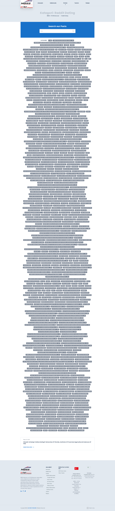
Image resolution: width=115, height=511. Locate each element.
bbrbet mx (38, 79)
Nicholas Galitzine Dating (33, 262)
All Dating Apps (41, 63)
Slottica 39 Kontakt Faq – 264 (42, 308)
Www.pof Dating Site (42, 425)
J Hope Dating (82, 198)
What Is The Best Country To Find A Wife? (79, 386)
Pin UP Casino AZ (57, 283)
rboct (39, 292)
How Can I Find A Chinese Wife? (71, 168)
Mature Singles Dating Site (56, 217)
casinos (41, 106)
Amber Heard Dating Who (53, 63)
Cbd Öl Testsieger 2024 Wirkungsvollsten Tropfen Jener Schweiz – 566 (70, 106)
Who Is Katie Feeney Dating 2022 (65, 409)
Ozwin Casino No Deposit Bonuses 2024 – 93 (74, 274)
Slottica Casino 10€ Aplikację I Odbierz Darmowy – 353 (69, 318)
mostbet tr (37, 251)
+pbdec (72, 45)
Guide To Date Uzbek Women (46, 164)
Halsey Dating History (60, 164)
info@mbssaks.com (76, 475)
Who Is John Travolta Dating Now (82, 407)
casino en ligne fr (38, 102)
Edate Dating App (30, 143)
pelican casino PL (55, 281)
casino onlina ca (57, 102)
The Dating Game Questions (42, 357)
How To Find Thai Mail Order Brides (75, 173)
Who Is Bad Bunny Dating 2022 (81, 400)
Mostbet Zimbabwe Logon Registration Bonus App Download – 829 (41, 256)
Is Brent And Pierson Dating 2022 (39, 191)
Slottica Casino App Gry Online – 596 (40, 320)
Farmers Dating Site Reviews (65, 145)
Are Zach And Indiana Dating (34, 67)
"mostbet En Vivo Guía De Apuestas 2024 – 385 (51, 45)
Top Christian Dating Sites (81, 359)
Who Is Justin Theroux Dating (33, 409)
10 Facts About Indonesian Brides (75, 47)
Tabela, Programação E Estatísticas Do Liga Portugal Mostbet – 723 (43, 354)
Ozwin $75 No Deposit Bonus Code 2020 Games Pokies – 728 (37, 267)
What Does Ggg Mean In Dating (32, 377)
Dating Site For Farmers (55, 132)
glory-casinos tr (68, 155)
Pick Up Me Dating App (80, 281)
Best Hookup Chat (48, 90)
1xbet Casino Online (57, 54)
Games (87, 152)
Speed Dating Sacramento (50, 350)
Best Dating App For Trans (84, 81)
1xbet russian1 (69, 56)
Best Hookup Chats (59, 90)
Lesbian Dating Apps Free (67, 210)
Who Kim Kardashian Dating (36, 421)
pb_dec (42, 281)
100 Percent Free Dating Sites (47, 49)
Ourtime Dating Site (86, 265)
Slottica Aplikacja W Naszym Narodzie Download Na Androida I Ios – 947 (43, 311)
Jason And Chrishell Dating (42, 203)
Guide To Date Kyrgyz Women (82, 159)
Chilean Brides (81, 111)
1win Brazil (77, 49)
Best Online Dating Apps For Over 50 (37, 93)
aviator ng (76, 72)
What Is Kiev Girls (28, 382)
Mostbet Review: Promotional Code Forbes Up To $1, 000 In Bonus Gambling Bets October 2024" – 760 (52, 244)
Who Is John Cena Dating (66, 407)
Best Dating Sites (68, 86)
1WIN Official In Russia (53, 51)
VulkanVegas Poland (84, 370)
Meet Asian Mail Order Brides (34, 219)
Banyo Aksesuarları (51, 487)
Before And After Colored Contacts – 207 (53, 79)
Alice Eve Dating (32, 63)
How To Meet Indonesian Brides (34, 178)
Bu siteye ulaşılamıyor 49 (40, 100)
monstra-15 (39, 224)
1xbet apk (87, 51)
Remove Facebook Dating (38, 295)
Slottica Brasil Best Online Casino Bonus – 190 (43, 318)
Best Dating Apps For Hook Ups (46, 84)
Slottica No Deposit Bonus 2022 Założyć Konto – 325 (74, 336)
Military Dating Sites (82, 219)
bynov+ (61, 100)
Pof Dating (88, 285)
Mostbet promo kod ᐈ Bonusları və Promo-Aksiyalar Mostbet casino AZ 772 (64, 242)
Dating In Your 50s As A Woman (34, 129)
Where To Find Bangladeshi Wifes (83, 391)
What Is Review (70, 384)
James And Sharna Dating (84, 201)
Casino (85, 100)
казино (65, 428)
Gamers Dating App (79, 152)
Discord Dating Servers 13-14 (52, 139)
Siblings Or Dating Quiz (47, 301)
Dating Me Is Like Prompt (62, 129)
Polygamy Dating (39, 288)
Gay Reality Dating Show (39, 155)
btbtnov (71, 97)
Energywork (71, 143)
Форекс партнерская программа (76, 430)
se (39, 297)
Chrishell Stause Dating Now (43, 113)
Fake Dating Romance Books (50, 145)
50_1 (86, 58)
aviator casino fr (78, 70)
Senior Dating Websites (68, 297)
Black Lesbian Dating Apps (36, 95)
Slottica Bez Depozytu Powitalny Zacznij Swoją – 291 (76, 311)
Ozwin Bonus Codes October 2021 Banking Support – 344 (77, 267)
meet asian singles (47, 219)
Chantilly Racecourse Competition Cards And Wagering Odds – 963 (62, 109)
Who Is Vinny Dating (81, 418)
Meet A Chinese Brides (83, 217)
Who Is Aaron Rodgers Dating (33, 400)
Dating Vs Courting (81, 134)
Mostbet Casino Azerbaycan (79, 230)
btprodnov (86, 97)
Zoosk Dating (74, 425)
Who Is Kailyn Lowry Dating (49, 409)
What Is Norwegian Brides (84, 382)
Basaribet (84, 77)
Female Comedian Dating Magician (34, 148)
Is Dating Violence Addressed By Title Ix (38, 194)
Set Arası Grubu (50, 481)
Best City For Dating (41, 81)
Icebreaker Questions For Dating (78, 187)
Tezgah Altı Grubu (51, 477)
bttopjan (29, 100)
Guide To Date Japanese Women (33, 159)
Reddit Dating (46, 292)
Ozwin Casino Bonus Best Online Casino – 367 (39, 272)
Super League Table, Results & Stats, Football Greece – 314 (52, 352)
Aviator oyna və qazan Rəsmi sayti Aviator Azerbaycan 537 (47, 74)
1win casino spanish (30, 51)
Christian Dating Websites (72, 113)
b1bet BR (72, 77)
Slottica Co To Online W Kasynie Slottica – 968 (45, 327)
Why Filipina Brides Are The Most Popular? (76, 423)
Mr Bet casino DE (63, 256)
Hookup (68, 166)
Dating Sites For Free (85, 132)
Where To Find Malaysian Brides (80, 393)
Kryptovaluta (76, 207)
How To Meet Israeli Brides (65, 178)
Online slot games (64, 265)
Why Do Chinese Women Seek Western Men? (53, 423)
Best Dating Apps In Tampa (62, 84)
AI (87, 61)
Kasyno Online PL (48, 205)
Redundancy (27, 295)
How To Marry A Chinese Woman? (32, 175)
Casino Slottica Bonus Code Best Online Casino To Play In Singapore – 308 (47, 104)
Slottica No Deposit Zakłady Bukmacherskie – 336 (44, 338)
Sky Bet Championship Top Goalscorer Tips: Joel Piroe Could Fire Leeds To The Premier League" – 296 (58, 304)
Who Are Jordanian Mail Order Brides (38, 398)
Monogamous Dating (68, 221)
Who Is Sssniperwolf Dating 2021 (65, 416)
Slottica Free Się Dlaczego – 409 (68, 331)
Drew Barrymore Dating (74, 141)
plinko (62, 285)
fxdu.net (56, 152)
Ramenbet (84, 290)
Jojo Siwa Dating (55, 203)
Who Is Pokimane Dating (82, 414)
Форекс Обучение (62, 430)
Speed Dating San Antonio (65, 350)
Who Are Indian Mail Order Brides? (59, 395)
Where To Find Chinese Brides (34, 393)
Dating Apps (60, 125)
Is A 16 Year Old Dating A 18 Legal (76, 189)
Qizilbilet (59, 290)
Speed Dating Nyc (38, 350)
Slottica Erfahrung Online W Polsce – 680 (70, 329)
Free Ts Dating (48, 152)
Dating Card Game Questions (36, 127)
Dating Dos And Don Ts (71, 127)
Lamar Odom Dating (86, 207)
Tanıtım (76, 3)
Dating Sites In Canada (43, 134)
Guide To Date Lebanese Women (49, 162)
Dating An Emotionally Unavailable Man (71, 123)
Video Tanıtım (61, 473)
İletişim (88, 3)
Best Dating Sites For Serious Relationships (53, 88)
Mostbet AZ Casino (84, 226)
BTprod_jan (78, 97)
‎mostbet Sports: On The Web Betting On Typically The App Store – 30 (57, 246)
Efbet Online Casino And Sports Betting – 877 (55, 143)
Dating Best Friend (82, 125)
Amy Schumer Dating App (67, 63)
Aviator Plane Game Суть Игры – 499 (72, 74)
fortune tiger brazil (34, 150)
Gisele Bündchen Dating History (54, 155)
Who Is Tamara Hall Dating (81, 416)
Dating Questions (74, 129)
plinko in (68, 285)
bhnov (49, 93)
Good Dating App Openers (81, 155)
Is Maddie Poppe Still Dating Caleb (62, 196)
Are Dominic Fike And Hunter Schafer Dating (39, 65)
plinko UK (74, 285)
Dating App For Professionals (48, 125)
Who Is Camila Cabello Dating (34, 402)
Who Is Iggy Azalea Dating (66, 405)
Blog (59, 95)
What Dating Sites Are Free (77, 375)
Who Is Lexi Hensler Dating (64, 412)
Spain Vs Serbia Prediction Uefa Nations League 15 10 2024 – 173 (62, 347)
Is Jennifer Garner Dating (79, 194)
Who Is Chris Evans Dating (67, 402)
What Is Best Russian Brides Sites (68, 377)
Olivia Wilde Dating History (80, 262)
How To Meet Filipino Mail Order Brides (66, 175)
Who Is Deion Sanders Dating (33, 405)
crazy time (56, 118)
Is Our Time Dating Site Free (35, 198)
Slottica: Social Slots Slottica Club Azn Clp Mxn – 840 (77, 345)
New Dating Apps (84, 260)
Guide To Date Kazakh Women (50, 159)
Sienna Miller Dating (60, 301)
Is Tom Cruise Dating (63, 198)
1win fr (38, 51)
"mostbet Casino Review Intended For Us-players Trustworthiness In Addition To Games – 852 (57, 42)
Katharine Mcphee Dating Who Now (75, 205)
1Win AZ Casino (62, 49)
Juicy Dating (64, 203)
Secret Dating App (46, 297)
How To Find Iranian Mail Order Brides (40, 173)
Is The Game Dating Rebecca (50, 198)
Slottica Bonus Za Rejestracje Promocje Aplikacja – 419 (71, 315)
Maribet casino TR (56, 214)
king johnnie (47, 207)
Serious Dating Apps (53, 299)
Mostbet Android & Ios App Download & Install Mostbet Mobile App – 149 (61, 224)
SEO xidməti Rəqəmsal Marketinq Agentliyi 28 (36, 299)
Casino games (47, 102)
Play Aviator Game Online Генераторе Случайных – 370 (46, 285)
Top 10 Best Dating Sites (43, 359)
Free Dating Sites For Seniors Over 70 (34, 152)
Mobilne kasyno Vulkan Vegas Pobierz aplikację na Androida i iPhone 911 (43, 221)
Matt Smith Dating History (41, 217)
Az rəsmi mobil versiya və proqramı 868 (58, 77)
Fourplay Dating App (46, 150)
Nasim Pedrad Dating (81, 258)
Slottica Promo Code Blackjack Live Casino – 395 (70, 338)
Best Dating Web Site (71, 88)
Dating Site (45, 132)
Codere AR (74, 116)
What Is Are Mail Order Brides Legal (50, 377)
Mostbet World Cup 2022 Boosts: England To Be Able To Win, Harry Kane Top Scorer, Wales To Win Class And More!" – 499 (57, 253)
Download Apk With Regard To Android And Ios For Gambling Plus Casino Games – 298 (45, 141)
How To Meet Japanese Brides (81, 178)
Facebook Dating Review (35, 145)
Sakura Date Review (86, 295)
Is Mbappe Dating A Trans (79, 196)
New (70, 260)
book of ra (74, 95)
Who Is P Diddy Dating (50, 414)
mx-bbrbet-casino (32, 258)
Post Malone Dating (62, 288)
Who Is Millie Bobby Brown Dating (35, 414)
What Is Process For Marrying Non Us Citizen (35, 384)
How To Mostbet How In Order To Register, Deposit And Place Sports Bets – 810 (57, 184)
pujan (43, 290)
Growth (89, 157)
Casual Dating (47, 106)
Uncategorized (83, 363)
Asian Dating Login (83, 67)
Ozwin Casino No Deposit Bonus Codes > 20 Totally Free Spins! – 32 (46, 274)
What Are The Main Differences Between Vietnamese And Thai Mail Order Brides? (50, 375)
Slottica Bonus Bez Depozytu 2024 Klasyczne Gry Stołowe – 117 (41, 313)
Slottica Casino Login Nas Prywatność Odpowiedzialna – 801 (40, 324)
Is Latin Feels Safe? (48, 196)
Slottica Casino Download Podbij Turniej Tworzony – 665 (43, 322)
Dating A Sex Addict (43, 123)
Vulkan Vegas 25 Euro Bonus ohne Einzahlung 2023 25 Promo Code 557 (51, 370)
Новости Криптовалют (36, 430)
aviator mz (69, 72)
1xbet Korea (82, 54)
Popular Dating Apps (50, 288)
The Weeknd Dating (30, 359)
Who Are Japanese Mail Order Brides (77, 395)
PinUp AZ (86, 283)
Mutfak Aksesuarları (51, 475)
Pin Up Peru (74, 283)
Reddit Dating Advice (57, 292)
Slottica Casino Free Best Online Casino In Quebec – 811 (72, 322)
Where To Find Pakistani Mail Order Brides (38, 395)
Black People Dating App (50, 95)
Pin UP (88, 281)
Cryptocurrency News (32, 120)
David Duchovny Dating (57, 136)
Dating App (85, 123)
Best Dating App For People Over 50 (67, 81)
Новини (80, 428)
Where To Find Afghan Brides (50, 391)
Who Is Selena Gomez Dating (49, 416)
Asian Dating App (72, 67)
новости (86, 428)
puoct (53, 290)
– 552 (50, 40)
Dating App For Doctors (33, 125)
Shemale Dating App (85, 299)
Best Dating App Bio (53, 81)
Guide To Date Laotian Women (32, 162)
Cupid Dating (48, 120)
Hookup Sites (58, 168)
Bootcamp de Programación (33, 97)
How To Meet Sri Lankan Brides (45, 182)
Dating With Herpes (32, 136)
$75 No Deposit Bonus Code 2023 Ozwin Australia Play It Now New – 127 (48, 47)
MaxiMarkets (68, 217)
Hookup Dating (83, 166)
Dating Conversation (58, 127)
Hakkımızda (53, 3)
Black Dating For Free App (80, 93)
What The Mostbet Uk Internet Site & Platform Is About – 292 (60, 389)
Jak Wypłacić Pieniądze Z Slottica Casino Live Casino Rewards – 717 (60, 201)
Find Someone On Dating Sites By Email (64, 148)
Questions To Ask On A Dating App (71, 290)
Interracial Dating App (61, 189)
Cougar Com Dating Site (34, 118)
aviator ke (38, 72)
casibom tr (79, 100)
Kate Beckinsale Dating (59, 205)
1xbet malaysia (29, 56)
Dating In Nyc (82, 127)
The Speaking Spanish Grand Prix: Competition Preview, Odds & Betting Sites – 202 (71, 357)
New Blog (75, 260)
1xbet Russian (61, 56)
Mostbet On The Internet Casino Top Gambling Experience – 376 (62, 240)
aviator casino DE (68, 70)
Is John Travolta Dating (36, 196)
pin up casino (48, 283)
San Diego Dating (33, 297)
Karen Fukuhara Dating (36, 205)
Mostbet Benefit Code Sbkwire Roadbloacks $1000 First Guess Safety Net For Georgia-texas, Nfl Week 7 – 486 (63, 228)
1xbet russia (53, 56)
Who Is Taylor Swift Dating (53, 418)
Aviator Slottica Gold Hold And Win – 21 (37, 77)
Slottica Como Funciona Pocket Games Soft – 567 (46, 329)
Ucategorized (60, 363)
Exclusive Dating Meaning (82, 143)
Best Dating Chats (85, 84)
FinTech (77, 148)
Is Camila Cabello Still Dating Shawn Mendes (59, 191)
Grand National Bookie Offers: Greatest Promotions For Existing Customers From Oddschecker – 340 (49, 157)
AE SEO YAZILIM (32, 508)
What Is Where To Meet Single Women (35, 389)
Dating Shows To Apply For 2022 (32, 132)
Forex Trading (84, 148)
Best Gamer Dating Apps (36, 90)
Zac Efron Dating (64, 425)
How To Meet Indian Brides (84, 175)
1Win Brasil (70, 49)
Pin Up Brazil (40, 283)
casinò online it (77, 102)
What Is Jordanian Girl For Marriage (67, 379)
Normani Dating (57, 262)
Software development (39, 347)
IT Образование (74, 198)
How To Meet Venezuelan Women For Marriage (66, 182)
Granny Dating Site (80, 157)
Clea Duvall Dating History (63, 116)
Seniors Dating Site (81, 297)
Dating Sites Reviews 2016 (57, 134)
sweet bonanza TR (72, 352)
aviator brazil (58, 70)
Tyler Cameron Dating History (47, 363)
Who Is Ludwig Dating (78, 412)
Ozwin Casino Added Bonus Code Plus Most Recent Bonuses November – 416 (46, 269)
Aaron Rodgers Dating (32, 61)
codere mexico (82, 116)
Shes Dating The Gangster (33, 301)
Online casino (27, 265)
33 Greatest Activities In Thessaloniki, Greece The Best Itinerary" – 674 (64, 58)
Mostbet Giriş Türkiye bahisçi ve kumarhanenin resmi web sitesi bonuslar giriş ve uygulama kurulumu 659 (57, 235)
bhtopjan (55, 93)
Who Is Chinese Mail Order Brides (51, 402)
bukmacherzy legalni (53, 100)
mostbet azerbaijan (30, 228)
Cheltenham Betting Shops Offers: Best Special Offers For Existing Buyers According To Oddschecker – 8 (50, 111)
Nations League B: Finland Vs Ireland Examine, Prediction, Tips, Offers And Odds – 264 (47, 260)
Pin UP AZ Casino (31, 283)
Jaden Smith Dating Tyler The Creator (33, 201)
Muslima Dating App (85, 256)
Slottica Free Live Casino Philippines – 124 (48, 331)
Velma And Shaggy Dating (33, 368)
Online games (55, 265)
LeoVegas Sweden (56, 210)
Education (39, 143)
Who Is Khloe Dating (51, 412)
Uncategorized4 (43, 366)
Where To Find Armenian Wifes (66, 391)
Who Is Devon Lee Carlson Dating (50, 405)
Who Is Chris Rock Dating (81, 402)
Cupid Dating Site (57, 120)
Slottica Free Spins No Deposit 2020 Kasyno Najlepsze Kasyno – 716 (44, 334)
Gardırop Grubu (50, 489)
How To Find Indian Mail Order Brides (82, 171)
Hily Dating (30, 166)
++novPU (66, 45)
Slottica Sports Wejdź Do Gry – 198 (72, 340)
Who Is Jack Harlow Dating (81, 405)
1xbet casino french (46, 54)
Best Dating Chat (75, 84)
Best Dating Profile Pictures (31, 86)
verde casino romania (72, 368)
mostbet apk (67, 226)
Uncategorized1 (34, 366)
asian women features (29, 70)
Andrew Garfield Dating (80, 63)
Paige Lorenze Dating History (32, 281)
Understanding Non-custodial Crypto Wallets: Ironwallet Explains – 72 (67, 366)
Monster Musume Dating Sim (82, 221)
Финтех (45, 430)
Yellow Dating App (53, 425)
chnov (88, 111)
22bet (76, 56)
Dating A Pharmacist (31, 123)
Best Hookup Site (69, 90)
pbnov (47, 281)
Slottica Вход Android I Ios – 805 (54, 345)
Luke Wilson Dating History (51, 212)
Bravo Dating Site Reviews (60, 97)
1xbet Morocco (38, 56)
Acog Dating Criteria (45, 61)
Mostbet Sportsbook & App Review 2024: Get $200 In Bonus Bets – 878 (41, 249)
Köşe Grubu (49, 479)
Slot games (86, 304)
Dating (86, 120)
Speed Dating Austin (84, 347)
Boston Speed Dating (47, 97)
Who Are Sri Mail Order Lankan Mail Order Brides (73, 398)
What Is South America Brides (83, 384)
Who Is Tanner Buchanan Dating (37, 418)
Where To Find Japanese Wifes (64, 393)
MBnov (74, 217)
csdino (41, 120)
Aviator (51, 70)
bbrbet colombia (30, 79)
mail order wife (27, 214)
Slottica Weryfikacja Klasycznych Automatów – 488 (75, 343)
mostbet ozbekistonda (37, 242)
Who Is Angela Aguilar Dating (65, 400)
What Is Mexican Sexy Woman (69, 382)
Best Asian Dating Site (70, 79)
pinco (80, 283)
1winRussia (80, 51)
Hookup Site (51, 168)
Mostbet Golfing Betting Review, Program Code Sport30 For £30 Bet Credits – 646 (53, 237)
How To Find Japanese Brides (58, 173)
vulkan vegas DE (73, 370)
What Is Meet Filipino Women (53, 382)
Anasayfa (40, 3)
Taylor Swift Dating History (69, 354)
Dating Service (84, 129)
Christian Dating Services (58, 113)
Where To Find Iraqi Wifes (49, 393)
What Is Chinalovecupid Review (34, 379)
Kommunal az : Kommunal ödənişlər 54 (61, 207)
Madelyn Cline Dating (64, 212)
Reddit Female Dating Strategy (71, 292)
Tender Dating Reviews (82, 354)
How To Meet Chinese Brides (48, 175)
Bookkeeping (82, 95)
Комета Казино (72, 428)
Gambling (70, 152)
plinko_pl (81, 285)
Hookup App (75, 166)
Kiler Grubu (49, 483)
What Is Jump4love (82, 379)
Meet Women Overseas (69, 219)
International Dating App (48, 189)
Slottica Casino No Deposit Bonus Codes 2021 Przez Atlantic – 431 (73, 324)
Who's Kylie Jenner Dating (35, 423)
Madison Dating (76, 212)
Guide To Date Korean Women (66, 159)
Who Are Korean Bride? (54, 398)
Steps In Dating (77, 350)
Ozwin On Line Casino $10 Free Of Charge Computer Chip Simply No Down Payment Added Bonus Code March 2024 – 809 (57, 279)
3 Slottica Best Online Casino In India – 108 (34, 58)
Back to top (91, 508)
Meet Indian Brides (58, 219)
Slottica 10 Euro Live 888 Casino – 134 (40, 306)
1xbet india (74, 54)
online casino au (36, 265)
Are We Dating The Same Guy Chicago (77, 65)
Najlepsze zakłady (70, 258)
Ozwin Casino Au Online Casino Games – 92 (76, 269)
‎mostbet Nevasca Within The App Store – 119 (34, 240)
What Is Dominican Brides (50, 379)
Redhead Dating (85, 292)
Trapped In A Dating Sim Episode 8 (83, 361)
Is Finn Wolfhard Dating (56, 194)
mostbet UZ (45, 251)
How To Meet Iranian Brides (50, 178)
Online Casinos (46, 265)
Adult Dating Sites (56, 61)
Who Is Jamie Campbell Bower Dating (49, 407)
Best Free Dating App (83, 88)
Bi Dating (61, 93)
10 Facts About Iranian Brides (31, 49)
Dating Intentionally (49, 129)
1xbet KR (88, 54)
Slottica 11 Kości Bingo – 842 (58, 306)
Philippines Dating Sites (67, 281)
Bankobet (78, 77)
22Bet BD (81, 56)
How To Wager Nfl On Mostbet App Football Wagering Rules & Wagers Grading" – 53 (48, 187)
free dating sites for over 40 (79, 150)
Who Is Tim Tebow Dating (68, 418)
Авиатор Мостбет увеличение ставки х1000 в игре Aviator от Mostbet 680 (44, 428)
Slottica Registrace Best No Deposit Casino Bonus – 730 (48, 340)
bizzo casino (69, 93)
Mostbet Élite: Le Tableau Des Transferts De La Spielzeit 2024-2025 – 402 (57, 233)
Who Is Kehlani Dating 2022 (38, 412)
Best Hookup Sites (80, 90)
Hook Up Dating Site (59, 166)
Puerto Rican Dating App (34, 290)
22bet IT (87, 56)
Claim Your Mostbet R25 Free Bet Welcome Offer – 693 (42, 116)
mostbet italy (78, 237)
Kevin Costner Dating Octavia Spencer (32, 207)
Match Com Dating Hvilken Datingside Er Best (80, 214)
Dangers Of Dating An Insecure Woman (73, 120)
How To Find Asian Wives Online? (63, 171)
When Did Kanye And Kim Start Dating (32, 391)
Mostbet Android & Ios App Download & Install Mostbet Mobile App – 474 (44, 226)
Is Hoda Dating (67, 194)
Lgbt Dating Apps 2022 (80, 210)
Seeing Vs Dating (57, 297)
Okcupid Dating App (67, 262)
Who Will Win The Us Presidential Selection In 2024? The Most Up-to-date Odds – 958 (65, 421)
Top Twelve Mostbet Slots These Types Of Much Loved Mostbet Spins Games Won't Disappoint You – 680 (48, 361)
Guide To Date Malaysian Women (66, 162)
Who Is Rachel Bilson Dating (33, 416)
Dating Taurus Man (70, 134)
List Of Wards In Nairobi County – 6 (33, 212)
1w (56, 49)
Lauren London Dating (33, 210)
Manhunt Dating (46, 214)
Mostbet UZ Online (75, 251)
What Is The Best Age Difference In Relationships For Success (53, 386)
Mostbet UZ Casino (54, 251)
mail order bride (85, 212)
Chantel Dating (40, 109)
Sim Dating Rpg (28, 304)
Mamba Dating (36, 214)
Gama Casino (63, 152)
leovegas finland (45, 210)
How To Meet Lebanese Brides (38, 180)
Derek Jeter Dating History (80, 136)
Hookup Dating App (41, 168)
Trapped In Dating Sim (33, 363)
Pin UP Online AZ (66, 283)
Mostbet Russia (82, 244)
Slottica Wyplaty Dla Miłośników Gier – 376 (34, 345)
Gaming (29, 155)
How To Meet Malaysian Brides (54, 180)
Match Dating (29, 217)
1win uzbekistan (72, 51)
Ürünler (65, 3)
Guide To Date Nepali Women (82, 162)
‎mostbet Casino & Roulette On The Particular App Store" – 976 (44, 230)
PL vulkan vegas (27, 285)
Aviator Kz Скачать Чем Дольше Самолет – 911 (53, 72)
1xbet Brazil (27, 54)
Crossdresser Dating (66, 118)
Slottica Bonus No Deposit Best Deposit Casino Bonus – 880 (73, 313)
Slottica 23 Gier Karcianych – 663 (75, 306)
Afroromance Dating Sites (78, 61)
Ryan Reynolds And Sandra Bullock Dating (69, 295)
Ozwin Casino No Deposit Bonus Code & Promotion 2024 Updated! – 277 (69, 272)
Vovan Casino (28, 370)
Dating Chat (48, 127)
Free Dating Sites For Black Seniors (61, 150)
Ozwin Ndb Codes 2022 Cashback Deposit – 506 (57, 276)
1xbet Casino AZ (35, 54)
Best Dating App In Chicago (31, 84)
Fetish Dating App (49, 148)
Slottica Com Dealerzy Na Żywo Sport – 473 (69, 327)
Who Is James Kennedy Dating (31, 407)
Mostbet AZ (74, 226)
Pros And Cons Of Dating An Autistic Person (80, 288)
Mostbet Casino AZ (65, 230)
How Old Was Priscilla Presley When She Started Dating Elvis (38, 171)
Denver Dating (68, 136)
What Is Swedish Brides (30, 386)
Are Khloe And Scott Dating (59, 65)
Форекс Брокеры (53, 430)
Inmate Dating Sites (35, 189)
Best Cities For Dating (29, 81)
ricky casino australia (51, 295)
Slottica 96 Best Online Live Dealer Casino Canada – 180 (65, 308)
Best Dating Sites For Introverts (82, 86)
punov (48, 290)
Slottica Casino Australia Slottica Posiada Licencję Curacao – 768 (67, 320)
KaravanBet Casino (86, 203)
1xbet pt (46, 56)
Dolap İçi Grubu (50, 485)
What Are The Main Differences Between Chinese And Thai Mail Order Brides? (57, 373)
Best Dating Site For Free (56, 86)
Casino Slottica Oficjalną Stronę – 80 (76, 104)
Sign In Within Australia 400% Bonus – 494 (77, 301)
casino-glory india (32, 106)
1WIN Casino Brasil (86, 49)
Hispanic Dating (49, 166)
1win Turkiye (64, 51)
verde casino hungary (60, 368)
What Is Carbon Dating (84, 377)
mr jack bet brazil (73, 256)
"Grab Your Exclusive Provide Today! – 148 (63, 40)
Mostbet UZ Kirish (65, 251)
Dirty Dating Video (38, 139)
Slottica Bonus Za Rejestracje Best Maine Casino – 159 (42, 315)
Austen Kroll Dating (42, 70)
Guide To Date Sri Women (32, 164)
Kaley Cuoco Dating (74, 203)
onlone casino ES (75, 265)
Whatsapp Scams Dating (83, 389)
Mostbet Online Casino (85, 240)
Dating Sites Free (32, 134)
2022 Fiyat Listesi (62, 471)
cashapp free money (70, 100)
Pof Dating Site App (28, 288)
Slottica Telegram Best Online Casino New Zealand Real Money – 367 (43, 343)
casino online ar (67, 102)
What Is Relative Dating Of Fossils (56, 384)
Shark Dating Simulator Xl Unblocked (69, 299)
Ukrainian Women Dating (71, 363)
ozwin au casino (58, 267)
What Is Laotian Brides (39, 382)
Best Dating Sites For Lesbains (34, 88)
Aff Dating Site (66, 61)
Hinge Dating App (39, 166)
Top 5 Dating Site (55, 359)
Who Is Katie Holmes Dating (81, 409)
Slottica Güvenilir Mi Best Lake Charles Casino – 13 (74, 334)
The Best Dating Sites (29, 357)
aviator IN (87, 70)
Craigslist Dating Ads (47, 118)
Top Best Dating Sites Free (67, 359)
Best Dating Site (44, 86)
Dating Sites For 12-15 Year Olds (70, 132)
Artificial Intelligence (48, 67)
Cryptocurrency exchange (80, 118)
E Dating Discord (86, 141)
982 (90, 58)
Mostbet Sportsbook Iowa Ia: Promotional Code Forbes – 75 (75, 249)
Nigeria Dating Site (46, 262)
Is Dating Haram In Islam (78, 191)
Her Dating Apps (85, 164)
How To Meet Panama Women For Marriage (73, 180)
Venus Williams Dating (47, 368)
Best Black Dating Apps (83, 79)
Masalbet (64, 214)
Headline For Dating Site (73, 164)
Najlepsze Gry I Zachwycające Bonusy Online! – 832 (51, 258)
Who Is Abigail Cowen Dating (49, 400)
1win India (44, 51)
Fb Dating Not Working (79, 145)
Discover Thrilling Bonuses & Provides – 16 (70, 139)
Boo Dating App (66, 95)
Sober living (29, 347)
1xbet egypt (67, 54)
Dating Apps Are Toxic (70, 125)
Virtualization (83, 368)
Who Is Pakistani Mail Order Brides (66, 414)
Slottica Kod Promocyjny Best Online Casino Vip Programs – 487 (43, 336)
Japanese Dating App (29, 203)
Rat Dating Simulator (31, 292)
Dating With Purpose (44, 136)
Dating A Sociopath (55, 123)
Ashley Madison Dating (61, 67)
